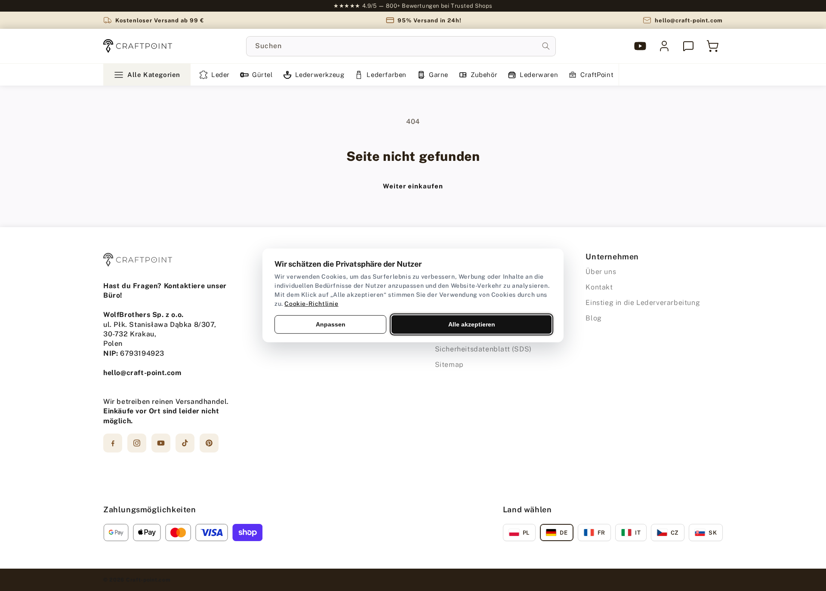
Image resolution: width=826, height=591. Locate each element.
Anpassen (330, 324)
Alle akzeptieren (471, 324)
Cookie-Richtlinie (311, 303)
